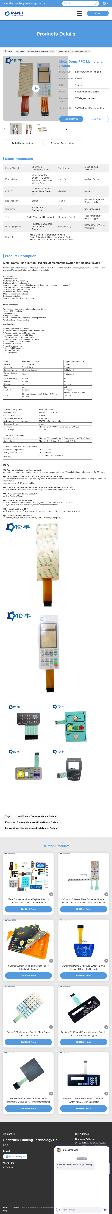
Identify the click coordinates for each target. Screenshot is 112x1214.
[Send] (105, 1210)
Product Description (62, 143)
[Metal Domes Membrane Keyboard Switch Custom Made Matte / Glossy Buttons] (28, 875)
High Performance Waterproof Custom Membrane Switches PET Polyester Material (28, 1100)
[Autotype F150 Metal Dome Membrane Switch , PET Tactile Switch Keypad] (83, 1007)
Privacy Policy (5, 1209)
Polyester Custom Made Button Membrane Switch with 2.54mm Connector (83, 1100)
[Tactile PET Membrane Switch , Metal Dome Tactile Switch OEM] (28, 1007)
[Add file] (58, 1210)
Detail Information (22, 143)
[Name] (96, 3)
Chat (98, 13)
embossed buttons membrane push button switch (31, 822)
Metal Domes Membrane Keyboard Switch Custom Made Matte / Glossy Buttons (28, 901)
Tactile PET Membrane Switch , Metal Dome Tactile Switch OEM (28, 1034)
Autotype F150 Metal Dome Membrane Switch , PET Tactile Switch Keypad (83, 1034)
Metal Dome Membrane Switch (41, 51)
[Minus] (105, 1150)
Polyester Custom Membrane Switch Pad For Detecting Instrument (28, 967)
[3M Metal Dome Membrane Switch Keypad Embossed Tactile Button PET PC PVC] (35, 88)
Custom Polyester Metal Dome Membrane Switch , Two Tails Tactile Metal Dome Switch (83, 901)
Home (9, 51)
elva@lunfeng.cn (17, 1156)
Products (20, 51)
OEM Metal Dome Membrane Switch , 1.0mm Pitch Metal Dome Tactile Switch (83, 967)
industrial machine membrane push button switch (31, 828)
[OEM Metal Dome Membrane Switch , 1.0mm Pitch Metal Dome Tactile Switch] (83, 941)
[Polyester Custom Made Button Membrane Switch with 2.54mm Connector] (83, 1074)
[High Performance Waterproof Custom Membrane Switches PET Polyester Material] (28, 1074)
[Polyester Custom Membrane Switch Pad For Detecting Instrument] (28, 941)
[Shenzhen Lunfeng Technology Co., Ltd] (18, 13)
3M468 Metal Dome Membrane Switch (36, 816)
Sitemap (16, 1207)
